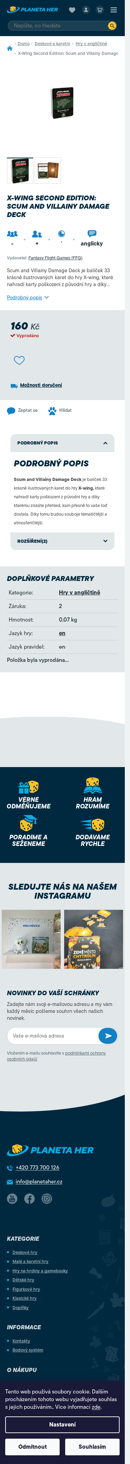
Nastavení (62, 1424)
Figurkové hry (26, 1289)
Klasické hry (24, 1298)
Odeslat (107, 1036)
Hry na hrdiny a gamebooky (40, 1270)
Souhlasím (92, 1446)
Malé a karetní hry (30, 1261)
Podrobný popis (24, 297)
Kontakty (21, 1341)
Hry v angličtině (79, 592)
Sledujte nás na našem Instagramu (62, 891)
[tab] (62, 541)
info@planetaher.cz (39, 1181)
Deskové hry (24, 1252)
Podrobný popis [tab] (37, 443)
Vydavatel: (45, 257)
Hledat (112, 26)
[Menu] (114, 10)
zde (96, 1407)
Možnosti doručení (41, 385)
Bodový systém (27, 1350)
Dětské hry (23, 1280)
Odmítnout (32, 1446)
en (62, 633)
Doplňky (20, 1307)
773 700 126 (37, 1167)
